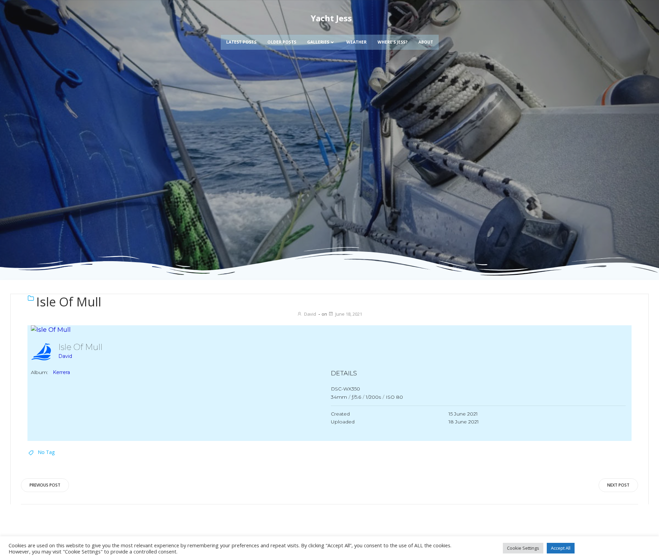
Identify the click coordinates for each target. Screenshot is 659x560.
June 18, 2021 (348, 314)
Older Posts (281, 42)
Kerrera (61, 372)
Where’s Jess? (392, 42)
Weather (356, 42)
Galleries (318, 42)
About (425, 42)
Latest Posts (241, 42)
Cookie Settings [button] (523, 548)
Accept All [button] (560, 548)
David (310, 314)
